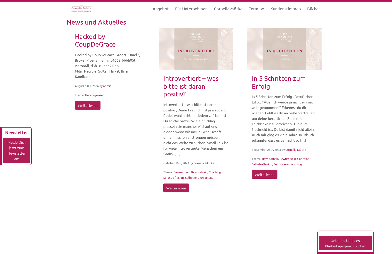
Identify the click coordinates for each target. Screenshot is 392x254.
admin (107, 86)
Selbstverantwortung (199, 177)
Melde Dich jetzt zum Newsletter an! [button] (16, 150)
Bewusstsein (199, 172)
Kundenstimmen (285, 8)
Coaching (215, 172)
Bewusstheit (182, 172)
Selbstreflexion (173, 177)
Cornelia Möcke (228, 8)
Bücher (313, 8)
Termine (256, 8)
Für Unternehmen (191, 8)
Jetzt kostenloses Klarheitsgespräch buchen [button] (345, 243)
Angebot (161, 8)
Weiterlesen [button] (88, 105)
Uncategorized (95, 95)
